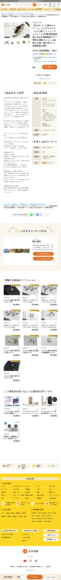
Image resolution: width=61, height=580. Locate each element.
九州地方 (20, 516)
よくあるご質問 (26, 537)
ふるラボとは (25, 534)
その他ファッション (29, 13)
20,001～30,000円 (52, 513)
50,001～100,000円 (46, 515)
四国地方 (15, 516)
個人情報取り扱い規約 (22, 566)
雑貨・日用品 (40, 495)
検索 (35, 4)
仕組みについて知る (41, 61)
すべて (3, 486)
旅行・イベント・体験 (18, 495)
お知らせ (24, 540)
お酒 (50, 489)
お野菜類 (27, 489)
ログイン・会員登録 (43, 4)
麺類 (38, 492)
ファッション (18, 13)
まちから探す (7, 204)
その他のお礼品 (52, 498)
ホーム (2, 13)
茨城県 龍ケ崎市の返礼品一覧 (37, 204)
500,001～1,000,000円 (36, 521)
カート (58, 6)
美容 (2, 498)
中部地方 (24, 513)
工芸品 (26, 498)
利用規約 (12, 566)
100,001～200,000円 (36, 518)
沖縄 (25, 516)
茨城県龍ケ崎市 (23, 204)
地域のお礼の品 (29, 495)
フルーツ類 (51, 486)
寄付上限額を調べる (6, 537)
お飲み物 (3, 492)
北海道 (7, 513)
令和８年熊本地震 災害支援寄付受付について (30, 1)
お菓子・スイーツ (17, 492)
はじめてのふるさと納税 (7, 534)
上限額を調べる (53, 61)
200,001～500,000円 (48, 518)
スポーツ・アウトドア (54, 495)
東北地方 (13, 513)
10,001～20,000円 (42, 513)
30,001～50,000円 (35, 515)
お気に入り (54, 6)
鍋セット (3, 495)
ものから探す (10, 13)
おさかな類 (16, 489)
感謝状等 (39, 498)
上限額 (50, 6)
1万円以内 (33, 513)
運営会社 (48, 566)
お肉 (38, 486)
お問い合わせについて (44, 78)
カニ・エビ (4, 489)
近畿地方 (3, 516)
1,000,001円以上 (48, 521)
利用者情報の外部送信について (37, 566)
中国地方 (9, 516)
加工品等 (27, 492)
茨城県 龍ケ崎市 (37, 22)
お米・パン (27, 486)
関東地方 (15, 204)
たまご (38, 489)
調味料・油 (51, 492)
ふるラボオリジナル (18, 486)
